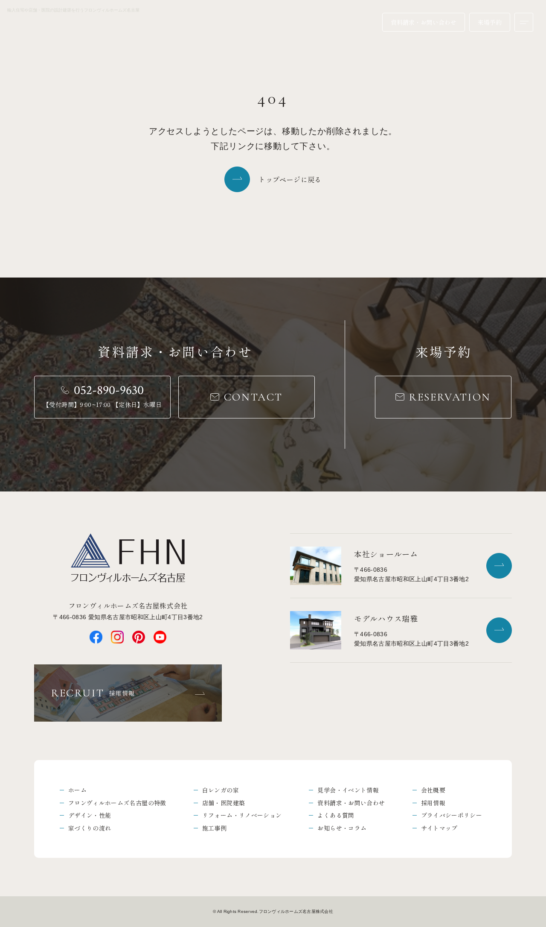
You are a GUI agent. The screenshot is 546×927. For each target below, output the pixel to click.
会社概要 (433, 790)
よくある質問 (335, 815)
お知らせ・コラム (341, 828)
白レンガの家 (220, 790)
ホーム (77, 790)
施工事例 (214, 828)
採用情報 (433, 802)
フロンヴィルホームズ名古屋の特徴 (117, 802)
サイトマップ (439, 828)
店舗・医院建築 (223, 802)
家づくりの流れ (89, 828)
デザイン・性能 (89, 815)
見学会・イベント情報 (348, 790)
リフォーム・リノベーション (242, 815)
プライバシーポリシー (451, 815)
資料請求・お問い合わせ (351, 802)
